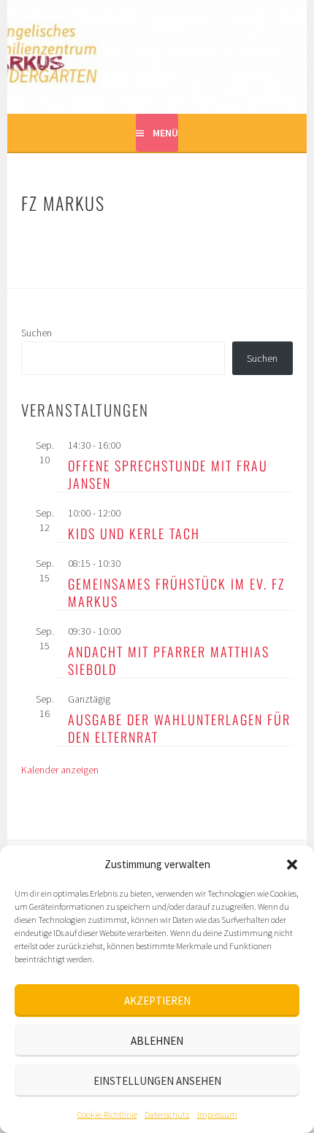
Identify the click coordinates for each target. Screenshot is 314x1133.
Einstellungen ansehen (157, 1081)
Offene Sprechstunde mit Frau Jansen (168, 474)
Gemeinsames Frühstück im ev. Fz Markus (176, 592)
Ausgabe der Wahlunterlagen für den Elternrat (179, 728)
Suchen (36, 332)
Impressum (217, 1114)
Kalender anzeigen (60, 769)
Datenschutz (167, 1114)
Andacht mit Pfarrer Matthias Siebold (168, 660)
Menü (165, 132)
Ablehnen (157, 1041)
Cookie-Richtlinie (107, 1114)
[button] (292, 864)
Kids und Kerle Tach (134, 533)
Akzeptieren (157, 1001)
